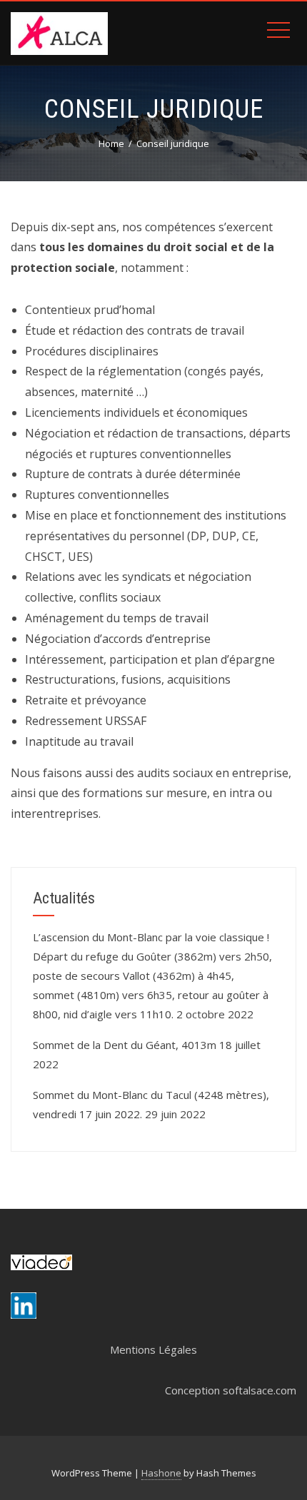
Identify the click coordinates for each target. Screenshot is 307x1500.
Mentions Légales (153, 1349)
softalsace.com (259, 1390)
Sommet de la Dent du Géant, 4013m (124, 1045)
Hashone (161, 1472)
